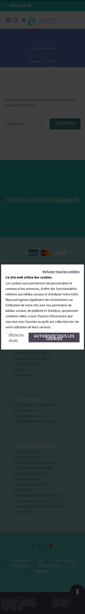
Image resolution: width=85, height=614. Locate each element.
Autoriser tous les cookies (54, 337)
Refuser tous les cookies (61, 272)
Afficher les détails (16, 337)
